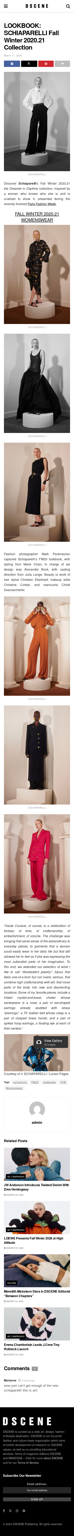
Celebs (11, 1282)
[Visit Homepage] (37, 6)
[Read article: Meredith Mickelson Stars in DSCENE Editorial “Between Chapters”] (37, 1270)
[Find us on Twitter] (10, 1511)
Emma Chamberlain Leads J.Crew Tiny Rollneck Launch (32, 1346)
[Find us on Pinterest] (23, 1511)
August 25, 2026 (14, 1194)
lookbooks (49, 1082)
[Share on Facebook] (12, 64)
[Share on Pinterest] (46, 64)
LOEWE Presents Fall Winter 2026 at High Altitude (33, 1240)
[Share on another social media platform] (62, 64)
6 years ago (28, 1380)
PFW (63, 1082)
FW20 (34, 1082)
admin (37, 1122)
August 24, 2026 (14, 1301)
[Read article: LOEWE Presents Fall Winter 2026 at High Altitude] (37, 1217)
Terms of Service (28, 1463)
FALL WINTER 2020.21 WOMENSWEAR (37, 216)
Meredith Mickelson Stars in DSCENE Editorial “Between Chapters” (37, 1293)
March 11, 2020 (13, 55)
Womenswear (14, 1088)
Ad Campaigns (15, 1176)
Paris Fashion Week (42, 204)
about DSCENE (53, 1458)
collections (20, 1082)
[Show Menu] (6, 6)
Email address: (37, 1484)
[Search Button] (68, 6)
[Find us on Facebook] (4, 1511)
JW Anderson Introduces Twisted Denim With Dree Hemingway (36, 1187)
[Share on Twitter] (29, 64)
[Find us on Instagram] (17, 1511)
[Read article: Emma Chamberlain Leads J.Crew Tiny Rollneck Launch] (37, 1324)
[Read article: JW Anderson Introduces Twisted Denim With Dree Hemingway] (37, 1164)
